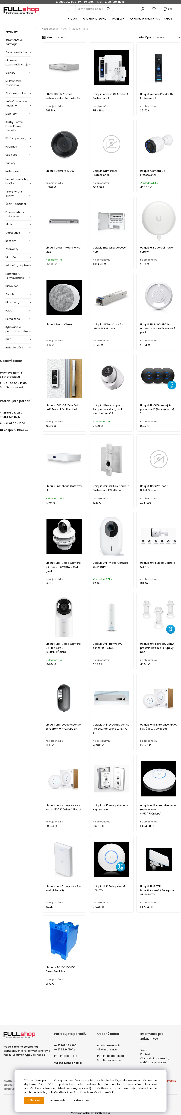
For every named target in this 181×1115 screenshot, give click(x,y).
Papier (9, 310)
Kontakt (145, 1054)
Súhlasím (34, 1100)
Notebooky (12, 171)
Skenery (10, 73)
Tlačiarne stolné (15, 93)
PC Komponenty (15, 138)
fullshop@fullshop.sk (14, 430)
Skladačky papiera (17, 265)
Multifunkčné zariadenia (13, 83)
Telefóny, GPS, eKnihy (14, 194)
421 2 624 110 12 (11, 416)
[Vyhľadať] (71, 8)
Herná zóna (12, 319)
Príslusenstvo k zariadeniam (14, 214)
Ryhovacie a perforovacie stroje (17, 329)
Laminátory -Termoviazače (14, 276)
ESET (8, 339)
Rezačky (10, 241)
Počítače (11, 146)
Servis (144, 1050)
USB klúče (11, 155)
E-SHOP (72, 19)
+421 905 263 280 (11, 412)
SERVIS (168, 19)
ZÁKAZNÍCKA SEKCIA (95, 19)
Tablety (10, 163)
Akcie (8, 224)
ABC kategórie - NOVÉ (54, 29)
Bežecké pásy (14, 347)
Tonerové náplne (16, 52)
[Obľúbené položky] (154, 9)
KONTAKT (118, 19)
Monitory (11, 113)
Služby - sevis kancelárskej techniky (14, 126)
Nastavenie (58, 1100)
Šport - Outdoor (15, 204)
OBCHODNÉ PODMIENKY (144, 19)
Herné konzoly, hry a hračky (18, 181)
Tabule (9, 294)
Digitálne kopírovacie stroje (16, 62)
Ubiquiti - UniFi (80, 29)
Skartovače (12, 233)
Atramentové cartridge (14, 42)
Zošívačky (11, 249)
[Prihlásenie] (143, 9)
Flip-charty (12, 302)
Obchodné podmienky (154, 1058)
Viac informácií (103, 1092)
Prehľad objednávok (153, 1062)
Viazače (10, 257)
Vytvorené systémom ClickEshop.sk (90, 1112)
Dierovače (11, 286)
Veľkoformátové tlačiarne (16, 103)
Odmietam (81, 1100)
